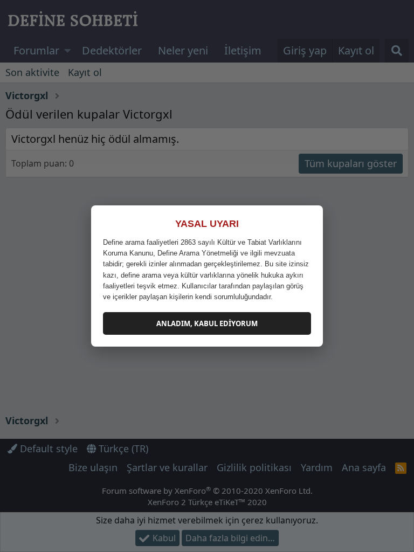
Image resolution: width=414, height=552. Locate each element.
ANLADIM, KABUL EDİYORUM (207, 323)
